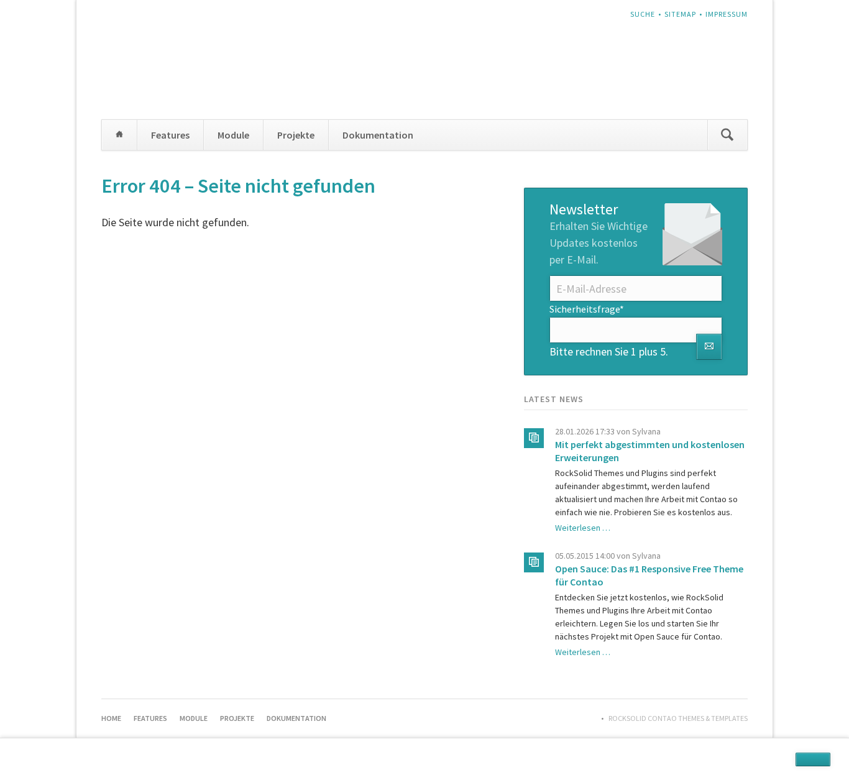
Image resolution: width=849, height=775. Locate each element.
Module (233, 135)
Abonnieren (709, 347)
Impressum (726, 14)
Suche (642, 14)
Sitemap (680, 14)
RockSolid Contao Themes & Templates (678, 718)
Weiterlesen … (582, 527)
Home (119, 135)
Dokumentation (377, 135)
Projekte (295, 135)
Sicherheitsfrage (586, 308)
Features (170, 135)
